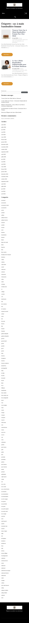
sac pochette (4, 503)
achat (2, 210)
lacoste (2, 375)
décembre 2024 (4, 174)
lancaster (3, 378)
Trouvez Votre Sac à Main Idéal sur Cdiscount (11, 98)
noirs (2, 439)
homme (3, 360)
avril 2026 (3, 134)
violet (2, 578)
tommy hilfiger (4, 553)
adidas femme (4, 217)
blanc (2, 244)
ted (2, 536)
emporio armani (4, 311)
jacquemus (3, 365)
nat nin (2, 434)
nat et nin (3, 432)
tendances (3, 543)
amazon (3, 222)
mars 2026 (3, 137)
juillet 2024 (3, 186)
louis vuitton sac (4, 395)
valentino (3, 558)
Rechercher (3, 90)
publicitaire (3, 474)
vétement (3, 568)
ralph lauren (3, 476)
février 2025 (3, 169)
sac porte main (4, 511)
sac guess (3, 501)
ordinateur (3, 442)
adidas (2, 215)
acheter (3, 212)
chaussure (3, 274)
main (24, 39)
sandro (2, 523)
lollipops (3, 387)
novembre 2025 (4, 146)
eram (2, 316)
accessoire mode (5, 205)
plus (2, 454)
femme (20, 39)
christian (3, 284)
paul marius (3, 447)
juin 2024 (3, 188)
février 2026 (3, 139)
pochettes (3, 459)
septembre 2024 (4, 181)
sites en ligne (4, 531)
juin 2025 (3, 159)
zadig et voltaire (4, 590)
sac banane (3, 491)
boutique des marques (6, 254)
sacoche (3, 516)
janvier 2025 (4, 171)
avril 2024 (3, 193)
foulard (2, 328)
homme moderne (5, 363)
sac (13, 71)
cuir (20, 70)
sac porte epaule (4, 508)
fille (2, 326)
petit (2, 449)
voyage (2, 580)
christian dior (4, 286)
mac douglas (4, 405)
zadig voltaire (4, 592)
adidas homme (4, 220)
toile (2, 548)
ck (1, 289)
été (2, 318)
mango (2, 412)
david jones (3, 299)
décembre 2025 (4, 144)
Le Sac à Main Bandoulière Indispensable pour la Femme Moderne (19, 63)
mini (2, 424)
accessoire (3, 202)
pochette (3, 457)
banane (3, 232)
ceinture (3, 271)
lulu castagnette (4, 397)
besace (2, 237)
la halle (2, 373)
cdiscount (3, 269)
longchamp (3, 390)
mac (2, 402)
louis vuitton (3, 392)
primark (3, 471)
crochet (3, 294)
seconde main (4, 526)
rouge (2, 479)
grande (2, 345)
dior (2, 301)
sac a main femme (5, 489)
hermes (3, 355)
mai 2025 (3, 161)
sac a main (3, 486)
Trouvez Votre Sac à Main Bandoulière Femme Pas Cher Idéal (19, 33)
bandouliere (3, 234)
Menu (3, 13)
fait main (3, 321)
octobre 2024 (4, 179)
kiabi (2, 370)
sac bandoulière (17, 71)
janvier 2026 (4, 142)
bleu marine (3, 252)
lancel (2, 380)
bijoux (2, 239)
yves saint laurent (5, 585)
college (2, 291)
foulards (3, 331)
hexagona (3, 358)
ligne (2, 383)
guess (2, 350)
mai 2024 (3, 191)
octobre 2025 (4, 149)
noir (2, 437)
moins (2, 429)
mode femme (4, 427)
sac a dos (3, 484)
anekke (2, 225)
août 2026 (3, 124)
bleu (2, 249)
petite (2, 452)
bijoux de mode (4, 242)
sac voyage (3, 513)
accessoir (3, 200)
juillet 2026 (3, 127)
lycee (2, 400)
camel (2, 267)
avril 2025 (3, 164)
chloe (2, 279)
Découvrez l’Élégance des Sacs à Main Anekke (11, 112)
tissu (2, 545)
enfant (2, 313)
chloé (2, 281)
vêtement (3, 565)
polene (2, 462)
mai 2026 (3, 132)
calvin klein (3, 264)
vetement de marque (5, 570)
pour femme (4, 464)
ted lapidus (3, 538)
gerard (2, 338)
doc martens (4, 304)
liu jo (2, 385)
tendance (3, 540)
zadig (2, 587)
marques (3, 417)
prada (2, 469)
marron (2, 420)
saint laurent (4, 521)
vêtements (3, 575)
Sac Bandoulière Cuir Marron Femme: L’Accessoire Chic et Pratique (13, 109)
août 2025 (3, 154)
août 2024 (3, 183)
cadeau (3, 262)
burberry (3, 257)
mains (2, 410)
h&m (2, 353)
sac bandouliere (18, 40)
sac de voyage (4, 499)
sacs (23, 71)
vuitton (2, 582)
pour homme (4, 466)
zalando (3, 595)
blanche (3, 247)
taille (2, 533)
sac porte (3, 506)
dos (2, 306)
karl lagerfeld (4, 368)
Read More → (7, 54)
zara (2, 597)
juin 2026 (3, 129)
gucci (2, 348)
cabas (2, 259)
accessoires (3, 207)
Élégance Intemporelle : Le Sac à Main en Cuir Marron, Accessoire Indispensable (13, 105)
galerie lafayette (4, 333)
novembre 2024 (4, 176)
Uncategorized (4, 555)
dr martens (3, 308)
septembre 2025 (4, 151)
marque (3, 415)
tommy (2, 550)
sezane (2, 528)
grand (2, 343)
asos (2, 229)
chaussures (3, 276)
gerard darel (4, 341)
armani (2, 227)
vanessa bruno (4, 560)
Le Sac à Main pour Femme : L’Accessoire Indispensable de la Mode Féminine (14, 101)
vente (2, 563)
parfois (2, 444)
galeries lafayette (5, 336)
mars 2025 (3, 166)
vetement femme (5, 573)
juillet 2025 (3, 156)
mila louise (3, 422)
